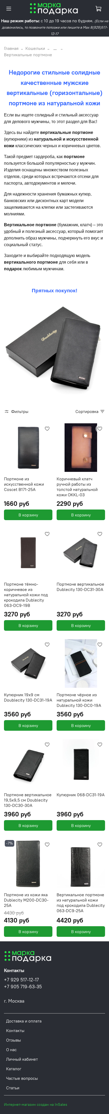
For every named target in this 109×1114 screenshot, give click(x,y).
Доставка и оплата (24, 1021)
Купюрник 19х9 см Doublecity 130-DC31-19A (28, 697)
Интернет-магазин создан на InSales (35, 1104)
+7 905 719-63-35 (23, 987)
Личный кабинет (22, 1059)
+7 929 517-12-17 (21, 980)
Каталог (13, 1068)
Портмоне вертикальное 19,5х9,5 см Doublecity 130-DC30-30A (28, 800)
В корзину (28, 514)
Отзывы (13, 1040)
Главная (11, 48)
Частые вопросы (22, 1078)
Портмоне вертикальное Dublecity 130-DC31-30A (80, 586)
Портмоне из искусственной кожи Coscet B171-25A (24, 484)
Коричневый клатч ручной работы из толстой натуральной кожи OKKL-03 (77, 486)
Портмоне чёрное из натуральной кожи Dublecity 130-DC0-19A (79, 700)
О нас (11, 1049)
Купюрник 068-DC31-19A (81, 794)
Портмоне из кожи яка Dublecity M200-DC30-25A (26, 900)
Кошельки (35, 48)
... (55, 48)
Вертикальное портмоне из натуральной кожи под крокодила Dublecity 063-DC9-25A (81, 902)
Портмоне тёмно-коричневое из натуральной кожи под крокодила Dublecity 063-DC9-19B (26, 594)
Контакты (15, 1030)
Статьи (12, 1087)
